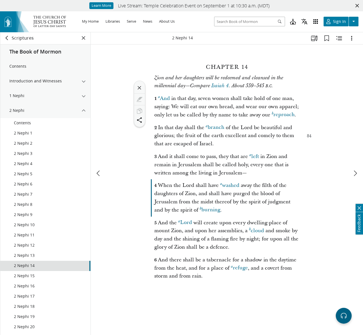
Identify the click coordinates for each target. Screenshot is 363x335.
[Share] (139, 120)
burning (210, 210)
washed (230, 185)
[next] (355, 173)
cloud (257, 230)
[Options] (351, 38)
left (255, 156)
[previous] (98, 173)
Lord (186, 222)
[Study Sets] (314, 38)
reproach (284, 114)
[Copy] (139, 111)
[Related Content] (339, 38)
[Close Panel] (83, 37)
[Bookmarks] (326, 38)
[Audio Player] (344, 316)
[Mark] (139, 99)
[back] (7, 37)
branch (216, 127)
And (165, 98)
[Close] (139, 87)
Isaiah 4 (220, 85)
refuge (240, 268)
